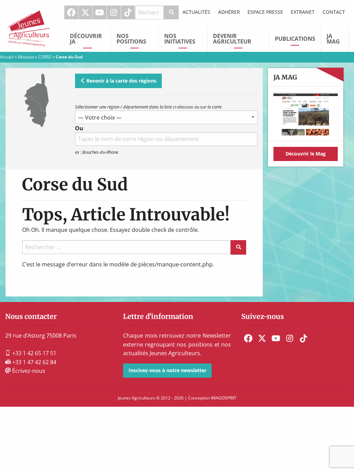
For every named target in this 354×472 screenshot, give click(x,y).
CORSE (45, 57)
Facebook (71, 12)
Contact (334, 12)
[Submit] (171, 12)
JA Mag (333, 38)
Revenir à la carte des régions (120, 80)
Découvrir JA (86, 38)
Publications (295, 39)
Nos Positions (131, 38)
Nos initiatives (179, 38)
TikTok (128, 12)
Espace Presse (265, 12)
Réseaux (26, 57)
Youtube (99, 12)
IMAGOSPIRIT (223, 398)
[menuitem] (71, 12)
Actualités (196, 12)
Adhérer (229, 12)
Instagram (114, 12)
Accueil (7, 57)
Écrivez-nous (28, 371)
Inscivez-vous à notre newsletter (167, 370)
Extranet (303, 12)
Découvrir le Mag (306, 153)
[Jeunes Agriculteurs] (29, 25)
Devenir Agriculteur (232, 38)
